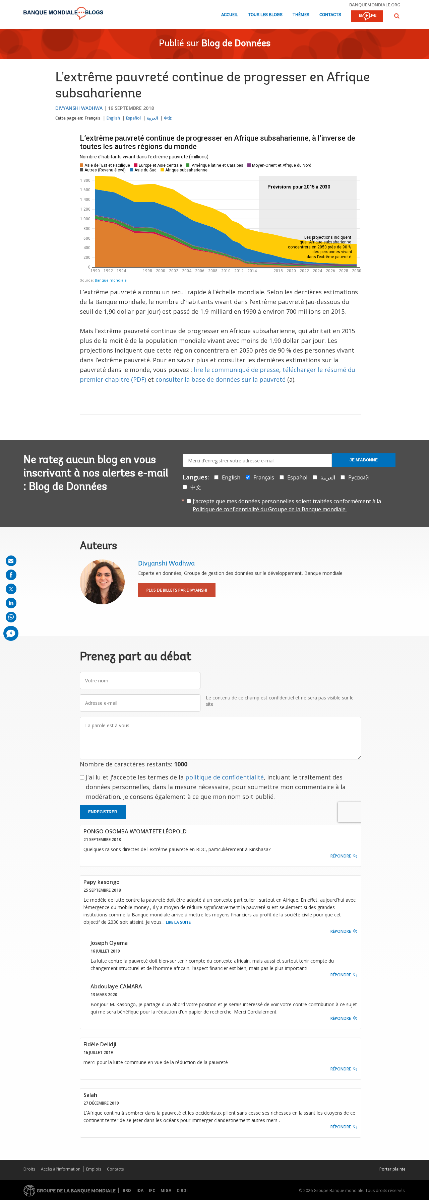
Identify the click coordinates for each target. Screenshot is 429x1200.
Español (133, 118)
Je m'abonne (364, 460)
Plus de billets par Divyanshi (176, 590)
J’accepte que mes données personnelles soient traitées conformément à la (287, 505)
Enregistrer (102, 812)
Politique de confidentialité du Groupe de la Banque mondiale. (270, 509)
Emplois (93, 1169)
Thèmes (301, 15)
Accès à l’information (60, 1169)
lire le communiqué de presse (236, 370)
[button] (397, 16)
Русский (358, 477)
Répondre (340, 856)
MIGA (166, 1190)
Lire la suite (178, 922)
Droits (29, 1169)
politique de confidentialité (224, 777)
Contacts (330, 15)
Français (93, 118)
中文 (168, 118)
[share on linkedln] (11, 603)
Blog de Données (235, 44)
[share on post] (11, 589)
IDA (139, 1190)
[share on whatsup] (11, 617)
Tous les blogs (265, 15)
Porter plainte (392, 1169)
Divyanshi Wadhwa (79, 107)
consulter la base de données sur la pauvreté (221, 379)
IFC (152, 1190)
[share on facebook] (11, 575)
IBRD (126, 1190)
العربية (152, 118)
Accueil (229, 15)
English (113, 118)
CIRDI (182, 1190)
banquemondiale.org (375, 5)
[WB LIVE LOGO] (367, 16)
